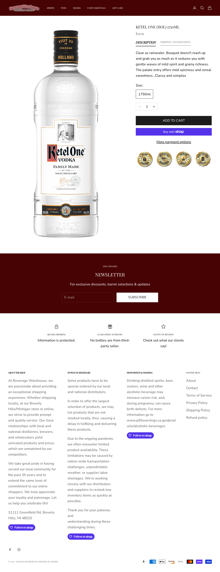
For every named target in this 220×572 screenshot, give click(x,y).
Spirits (50, 8)
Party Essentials (96, 8)
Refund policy (196, 417)
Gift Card (117, 8)
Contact (192, 388)
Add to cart (174, 120)
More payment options (173, 142)
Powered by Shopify (48, 561)
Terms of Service (199, 395)
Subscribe (137, 297)
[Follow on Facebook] (10, 549)
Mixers (76, 8)
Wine (63, 8)
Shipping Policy (198, 410)
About (191, 380)
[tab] (146, 43)
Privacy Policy (196, 402)
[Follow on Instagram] (19, 549)
